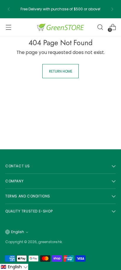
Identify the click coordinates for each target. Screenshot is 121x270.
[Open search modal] (100, 27)
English (17, 231)
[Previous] (8, 9)
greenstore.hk (50, 241)
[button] (14, 267)
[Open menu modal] (8, 27)
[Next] (112, 9)
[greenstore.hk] (60, 27)
